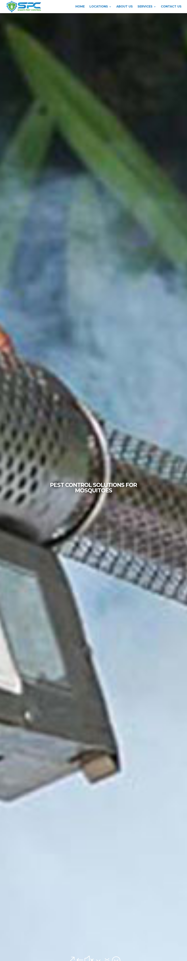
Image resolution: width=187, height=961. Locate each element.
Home (80, 6)
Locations (98, 6)
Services (145, 6)
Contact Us (171, 6)
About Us (124, 6)
